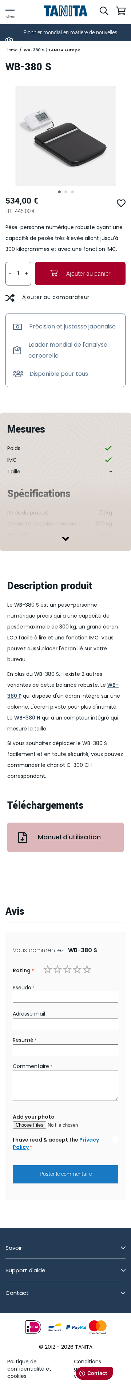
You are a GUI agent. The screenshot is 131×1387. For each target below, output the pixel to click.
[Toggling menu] (10, 10)
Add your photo (34, 1116)
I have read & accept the (56, 1143)
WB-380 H (27, 717)
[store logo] (66, 10)
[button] (59, 191)
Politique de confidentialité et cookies (29, 1369)
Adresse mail (29, 1013)
